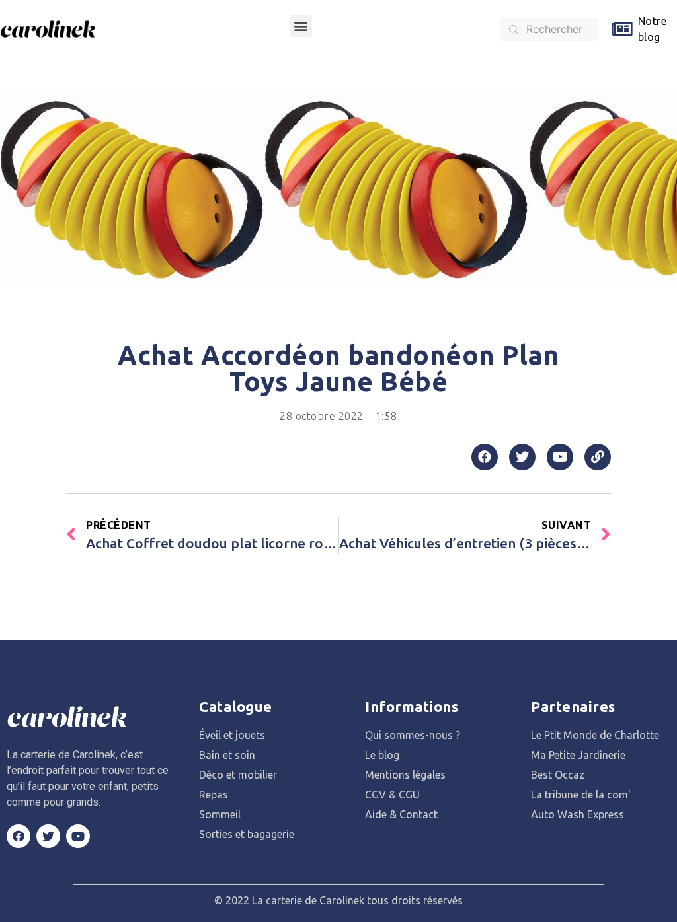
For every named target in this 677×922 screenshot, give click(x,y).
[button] (301, 26)
